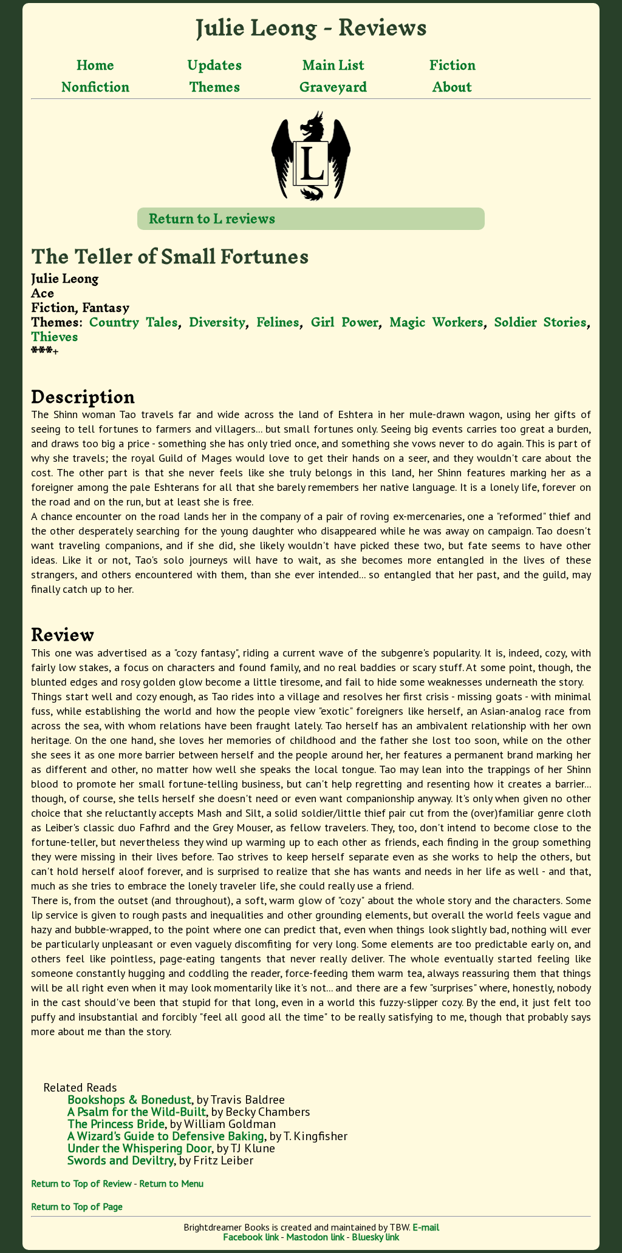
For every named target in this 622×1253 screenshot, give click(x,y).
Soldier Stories (540, 322)
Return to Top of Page (77, 1206)
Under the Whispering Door (139, 1148)
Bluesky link (375, 1237)
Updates (214, 65)
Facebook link (251, 1237)
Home (95, 65)
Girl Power (344, 322)
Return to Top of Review (81, 1183)
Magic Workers (436, 322)
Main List (333, 65)
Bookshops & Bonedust (129, 1099)
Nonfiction (95, 86)
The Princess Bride (116, 1124)
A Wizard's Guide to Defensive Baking (165, 1136)
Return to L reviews (212, 218)
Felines (277, 322)
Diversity (217, 322)
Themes (214, 86)
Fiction (452, 65)
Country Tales (133, 322)
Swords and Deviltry (120, 1160)
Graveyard (333, 86)
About (452, 86)
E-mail (425, 1227)
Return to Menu (171, 1183)
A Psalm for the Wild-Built (136, 1112)
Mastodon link (315, 1237)
